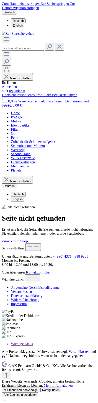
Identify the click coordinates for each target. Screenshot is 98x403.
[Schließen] (3, 400)
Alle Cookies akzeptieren (20, 394)
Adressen (51, 95)
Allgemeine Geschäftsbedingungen (36, 287)
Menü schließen (20, 78)
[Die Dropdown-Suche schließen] (59, 47)
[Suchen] (49, 47)
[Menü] (6, 39)
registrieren (17, 91)
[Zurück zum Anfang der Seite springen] (6, 375)
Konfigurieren (50, 390)
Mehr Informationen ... (60, 385)
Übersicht (9, 95)
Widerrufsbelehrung (25, 300)
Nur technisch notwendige (21, 390)
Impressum (19, 304)
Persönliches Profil (30, 95)
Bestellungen (68, 95)
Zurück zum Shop (15, 241)
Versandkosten (21, 292)
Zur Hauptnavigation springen (38, 6)
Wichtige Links (22, 344)
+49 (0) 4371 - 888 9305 (70, 256)
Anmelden (9, 87)
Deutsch (18, 20)
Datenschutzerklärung (26, 296)
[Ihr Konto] (6, 69)
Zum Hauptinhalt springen (21, 4)
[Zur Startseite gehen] (18, 33)
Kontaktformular (38, 272)
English (18, 25)
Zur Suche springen (55, 4)
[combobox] (23, 48)
